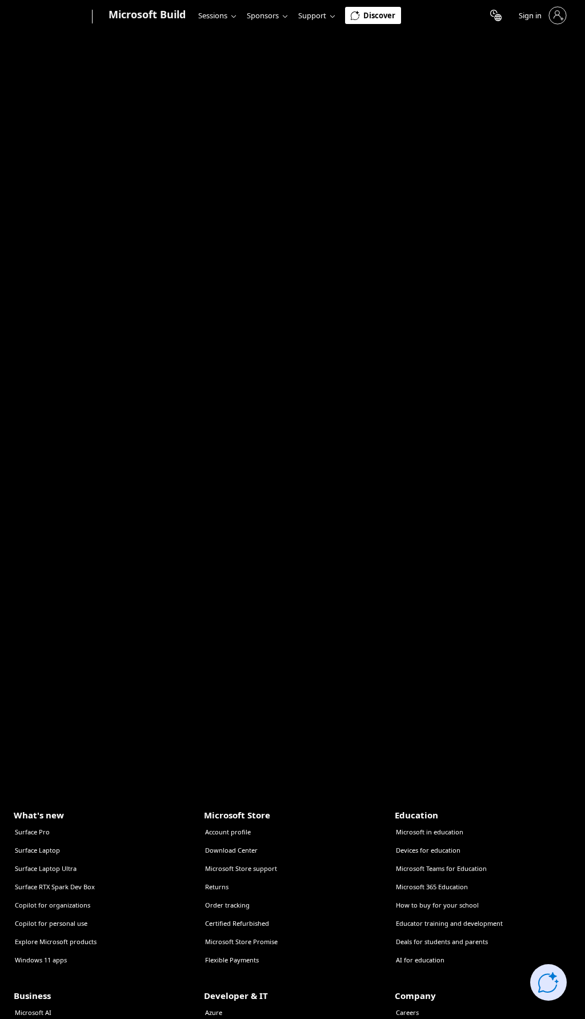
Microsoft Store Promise (241, 941)
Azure (213, 1012)
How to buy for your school (437, 905)
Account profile (228, 832)
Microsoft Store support (241, 868)
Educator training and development (449, 923)
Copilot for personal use (51, 923)
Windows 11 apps (41, 960)
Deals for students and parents (442, 941)
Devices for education (428, 850)
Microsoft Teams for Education (441, 868)
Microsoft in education (429, 832)
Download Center (231, 850)
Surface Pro (32, 832)
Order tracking (227, 905)
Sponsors (263, 15)
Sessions (212, 15)
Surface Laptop (37, 850)
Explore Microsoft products (56, 941)
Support (312, 15)
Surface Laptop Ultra (46, 868)
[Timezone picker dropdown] (496, 15)
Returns (217, 886)
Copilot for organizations (52, 905)
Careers (407, 1012)
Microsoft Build (147, 14)
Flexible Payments (232, 960)
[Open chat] (548, 982)
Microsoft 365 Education (432, 886)
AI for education (420, 960)
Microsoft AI (33, 1012)
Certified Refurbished (237, 923)
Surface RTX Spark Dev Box (55, 886)
